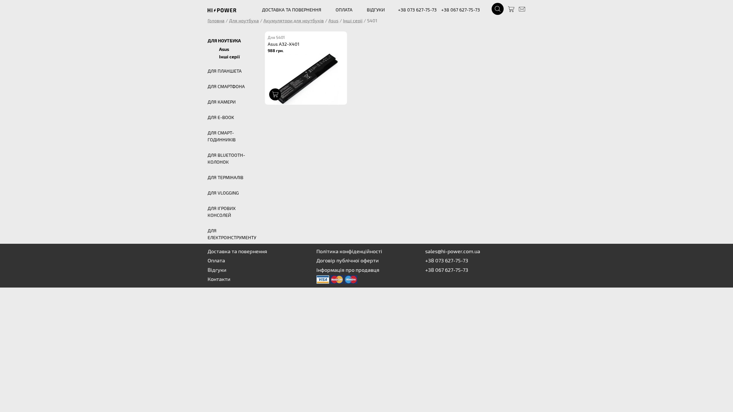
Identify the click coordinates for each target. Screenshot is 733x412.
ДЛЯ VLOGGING (223, 192)
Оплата (216, 260)
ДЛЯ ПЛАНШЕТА (225, 71)
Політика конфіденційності (349, 251)
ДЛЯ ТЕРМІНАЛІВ (225, 177)
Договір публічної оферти (347, 260)
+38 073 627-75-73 (417, 9)
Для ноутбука (244, 20)
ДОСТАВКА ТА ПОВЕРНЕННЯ (291, 9)
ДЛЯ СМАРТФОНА (226, 86)
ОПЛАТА (344, 9)
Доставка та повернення (237, 251)
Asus (333, 20)
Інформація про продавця (347, 270)
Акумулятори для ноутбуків (293, 20)
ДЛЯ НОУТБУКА (224, 40)
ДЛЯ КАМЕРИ (222, 101)
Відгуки (217, 270)
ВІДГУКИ (376, 9)
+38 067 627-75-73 (460, 9)
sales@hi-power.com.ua (452, 251)
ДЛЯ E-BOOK (221, 117)
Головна (216, 20)
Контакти (219, 279)
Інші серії (352, 20)
